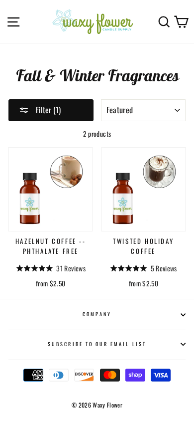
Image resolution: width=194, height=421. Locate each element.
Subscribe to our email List (97, 344)
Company (97, 314)
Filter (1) (47, 110)
